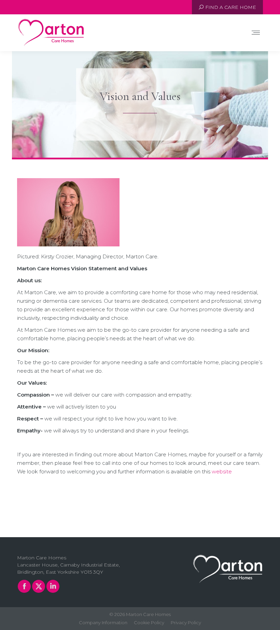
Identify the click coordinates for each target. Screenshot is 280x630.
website (222, 471)
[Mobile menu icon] (256, 33)
